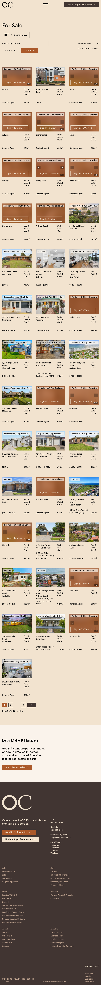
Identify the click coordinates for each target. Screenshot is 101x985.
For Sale (53, 871)
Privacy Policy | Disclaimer (54, 981)
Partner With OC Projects (61, 895)
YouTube (54, 853)
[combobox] (25, 43)
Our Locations (8, 939)
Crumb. (91, 981)
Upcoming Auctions (59, 882)
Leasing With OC (9, 895)
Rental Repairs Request (12, 915)
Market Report (56, 936)
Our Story (6, 932)
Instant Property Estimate (62, 946)
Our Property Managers (12, 905)
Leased (5, 902)
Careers (5, 946)
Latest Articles (56, 932)
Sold (4, 875)
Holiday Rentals (9, 909)
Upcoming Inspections (60, 878)
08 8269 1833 (56, 830)
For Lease (6, 898)
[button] (5, 76)
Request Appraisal (10, 882)
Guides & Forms (57, 939)
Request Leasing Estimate (13, 919)
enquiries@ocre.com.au (60, 837)
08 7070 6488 (56, 822)
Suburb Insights (57, 942)
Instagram (54, 845)
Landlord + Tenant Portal (13, 912)
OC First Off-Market (59, 875)
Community (7, 942)
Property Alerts (57, 885)
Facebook (54, 848)
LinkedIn (54, 850)
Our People (7, 936)
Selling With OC (9, 871)
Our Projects (56, 898)
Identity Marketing (89, 977)
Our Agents (7, 878)
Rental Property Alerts (12, 922)
